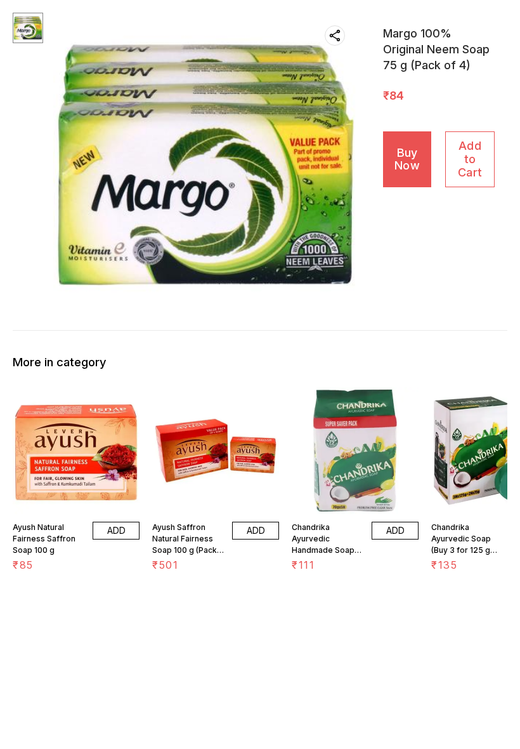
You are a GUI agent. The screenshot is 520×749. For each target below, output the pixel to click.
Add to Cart (470, 158)
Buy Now (407, 159)
